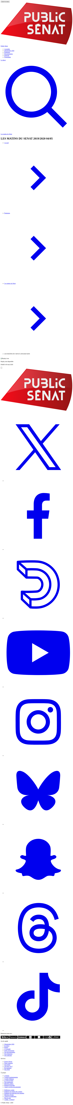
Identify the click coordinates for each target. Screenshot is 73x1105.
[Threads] (38, 961)
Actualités (7, 49)
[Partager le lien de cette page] (1, 368)
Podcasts (6, 55)
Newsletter (7, 1065)
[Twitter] (38, 481)
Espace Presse (8, 1061)
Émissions (7, 52)
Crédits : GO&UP (9, 1099)
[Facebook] (38, 549)
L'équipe (6, 1075)
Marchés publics (8, 1084)
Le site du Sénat (8, 1080)
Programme (7, 57)
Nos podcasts (8, 1055)
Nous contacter (8, 1063)
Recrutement (7, 1068)
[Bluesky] (38, 824)
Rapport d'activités (9, 1085)
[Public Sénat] (36, 410)
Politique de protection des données (14, 1093)
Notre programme (9, 1050)
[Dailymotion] (38, 618)
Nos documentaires (9, 1052)
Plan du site (7, 1098)
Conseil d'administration (11, 1077)
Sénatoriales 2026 (9, 50)
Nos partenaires (8, 1082)
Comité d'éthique (9, 1079)
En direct (6, 1046)
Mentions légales (9, 1095)
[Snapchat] (38, 893)
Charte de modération (10, 1096)
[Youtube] (38, 687)
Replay (6, 1047)
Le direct (3, 60)
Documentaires (8, 54)
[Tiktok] (38, 1030)
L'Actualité (7, 1049)
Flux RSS (7, 1069)
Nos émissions (8, 1054)
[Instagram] (38, 755)
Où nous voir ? (8, 1066)
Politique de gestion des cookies (13, 1091)
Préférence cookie (9, 1090)
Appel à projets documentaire (12, 1087)
